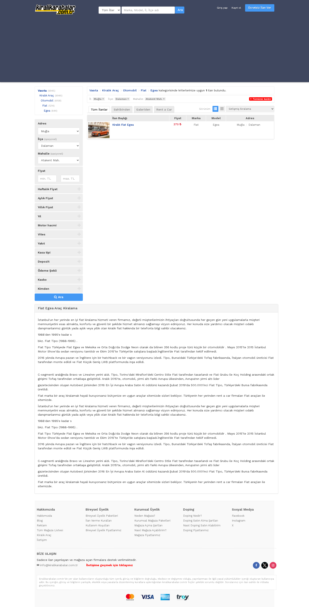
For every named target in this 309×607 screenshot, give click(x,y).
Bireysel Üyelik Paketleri (102, 515)
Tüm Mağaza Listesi (50, 530)
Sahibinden (122, 109)
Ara (180, 10)
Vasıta (42, 90)
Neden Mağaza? (144, 515)
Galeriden (143, 109)
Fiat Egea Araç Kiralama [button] (57, 308)
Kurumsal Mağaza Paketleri (152, 520)
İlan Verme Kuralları (99, 520)
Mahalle (50, 153)
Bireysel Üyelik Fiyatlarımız (103, 530)
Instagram (238, 520)
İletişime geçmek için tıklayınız (109, 565)
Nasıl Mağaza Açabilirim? (150, 530)
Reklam (42, 525)
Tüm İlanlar (99, 109)
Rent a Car (164, 109)
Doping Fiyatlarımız (196, 530)
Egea (47, 110)
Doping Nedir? (192, 515)
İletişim (42, 540)
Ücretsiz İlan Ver (259, 7)
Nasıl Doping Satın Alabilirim (202, 525)
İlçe (47, 139)
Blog (40, 520)
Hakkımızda (44, 515)
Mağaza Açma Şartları (148, 525)
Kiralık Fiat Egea (123, 124)
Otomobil (47, 100)
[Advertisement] (154, 48)
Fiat (44, 105)
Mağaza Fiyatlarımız (147, 535)
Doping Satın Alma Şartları (200, 520)
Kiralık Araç (46, 95)
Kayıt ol (236, 7)
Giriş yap (222, 7)
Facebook (238, 515)
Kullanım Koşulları (98, 525)
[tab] (156, 308)
